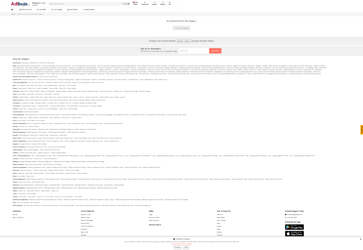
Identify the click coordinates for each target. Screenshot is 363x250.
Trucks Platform (67, 196)
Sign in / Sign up (18, 217)
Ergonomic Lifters (73, 129)
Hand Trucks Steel (116, 138)
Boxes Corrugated (42, 88)
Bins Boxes (30, 85)
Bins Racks (62, 85)
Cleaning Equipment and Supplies (189, 67)
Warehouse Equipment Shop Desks (153, 199)
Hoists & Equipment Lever (94, 141)
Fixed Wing (102, 79)
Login (150, 214)
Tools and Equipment (20, 82)
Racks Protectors (70, 173)
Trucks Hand (49, 196)
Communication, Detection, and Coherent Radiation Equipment (157, 67)
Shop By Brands (90, 9)
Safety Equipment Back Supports (220, 179)
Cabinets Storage (144, 91)
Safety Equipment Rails (51, 179)
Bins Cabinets (21, 85)
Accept (177, 247)
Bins (14, 85)
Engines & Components (83, 79)
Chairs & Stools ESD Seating (58, 100)
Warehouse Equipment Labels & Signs (101, 199)
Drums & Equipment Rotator (113, 123)
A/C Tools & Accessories (36, 82)
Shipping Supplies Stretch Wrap (107, 188)
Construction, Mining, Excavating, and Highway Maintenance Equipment (248, 67)
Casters (15, 97)
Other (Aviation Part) (160, 79)
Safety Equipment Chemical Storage (114, 179)
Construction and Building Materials (213, 67)
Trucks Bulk (22, 196)
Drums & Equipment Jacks (75, 123)
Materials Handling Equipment (71, 71)
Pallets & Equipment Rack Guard (56, 167)
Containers (16, 103)
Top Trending (58, 9)
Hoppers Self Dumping (39, 144)
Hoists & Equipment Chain (55, 141)
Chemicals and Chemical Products (125, 67)
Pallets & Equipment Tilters (96, 167)
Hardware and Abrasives (138, 69)
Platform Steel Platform (56, 170)
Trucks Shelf (78, 196)
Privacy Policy (85, 223)
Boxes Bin (62, 88)
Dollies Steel (44, 117)
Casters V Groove (78, 97)
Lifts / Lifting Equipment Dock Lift (113, 155)
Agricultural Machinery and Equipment (29, 65)
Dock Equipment (18, 114)
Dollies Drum (23, 117)
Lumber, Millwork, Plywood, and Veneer (269, 69)
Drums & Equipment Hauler (57, 123)
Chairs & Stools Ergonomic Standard (36, 100)
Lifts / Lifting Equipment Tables (278, 155)
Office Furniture (18, 164)
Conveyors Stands (72, 106)
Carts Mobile (22, 94)
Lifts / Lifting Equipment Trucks (186, 155)
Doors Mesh (31, 120)
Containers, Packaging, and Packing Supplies (82, 67)
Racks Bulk (29, 173)
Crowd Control (18, 111)
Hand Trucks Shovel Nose (100, 138)
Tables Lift (54, 191)
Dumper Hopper (33, 126)
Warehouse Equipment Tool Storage (176, 199)
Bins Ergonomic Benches (29, 129)
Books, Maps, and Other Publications (300, 65)
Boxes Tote (31, 88)
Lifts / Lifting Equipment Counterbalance (138, 155)
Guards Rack (54, 135)
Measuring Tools (308, 69)
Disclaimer (84, 229)
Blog (218, 229)
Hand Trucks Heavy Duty (46, 138)
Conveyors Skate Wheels (57, 106)
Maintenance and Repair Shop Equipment (47, 71)
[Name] (123, 4)
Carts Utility (48, 94)
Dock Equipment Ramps (121, 114)
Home (13, 14)
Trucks (15, 196)
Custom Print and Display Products (25, 76)
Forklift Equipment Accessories (37, 132)
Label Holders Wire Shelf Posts (50, 150)
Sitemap (83, 235)
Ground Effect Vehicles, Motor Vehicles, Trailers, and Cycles (237, 69)
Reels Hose (30, 176)
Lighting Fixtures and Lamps (293, 69)
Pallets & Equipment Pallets (151, 167)
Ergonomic (16, 129)
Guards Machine (24, 135)
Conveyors (16, 106)
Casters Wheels (24, 97)
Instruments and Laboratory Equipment (203, 69)
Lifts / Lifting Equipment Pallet (90, 155)
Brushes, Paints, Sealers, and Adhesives (274, 65)
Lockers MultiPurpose (50, 158)
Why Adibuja (221, 217)
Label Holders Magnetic (31, 150)
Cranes (15, 109)
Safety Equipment (19, 179)
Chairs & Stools (18, 100)
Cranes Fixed (63, 109)
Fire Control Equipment (105, 67)
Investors (220, 235)
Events (219, 226)
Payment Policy (86, 214)
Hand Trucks (17, 138)
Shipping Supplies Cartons (34, 188)
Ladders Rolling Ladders (58, 152)
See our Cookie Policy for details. (181, 243)
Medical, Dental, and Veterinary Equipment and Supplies (294, 71)
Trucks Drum (31, 196)
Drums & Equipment (19, 123)
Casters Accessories (91, 97)
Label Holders (17, 150)
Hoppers (15, 144)
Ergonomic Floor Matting (58, 129)
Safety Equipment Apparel (34, 179)
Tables (15, 191)
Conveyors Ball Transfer (28, 106)
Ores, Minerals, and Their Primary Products (204, 73)
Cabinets (16, 91)
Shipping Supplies (19, 188)
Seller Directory (154, 220)
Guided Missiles (124, 69)
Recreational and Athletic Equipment (201, 71)
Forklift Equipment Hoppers (57, 132)
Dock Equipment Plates (137, 114)
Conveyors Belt (84, 106)
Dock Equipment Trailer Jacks (176, 114)
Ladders (15, 152)
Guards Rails (63, 135)
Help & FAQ (84, 232)
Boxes (15, 88)
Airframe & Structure (29, 79)
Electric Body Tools (97, 82)
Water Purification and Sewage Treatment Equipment (270, 73)
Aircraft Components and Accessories (84, 65)
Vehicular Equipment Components (178, 73)
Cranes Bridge (72, 109)
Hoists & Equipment (19, 141)
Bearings (258, 65)
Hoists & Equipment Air (111, 141)
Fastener (94, 79)
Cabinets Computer (106, 91)
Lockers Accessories (25, 158)
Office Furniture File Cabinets (52, 164)
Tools (15, 193)
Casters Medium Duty (106, 97)
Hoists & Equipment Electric (36, 141)
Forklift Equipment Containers (76, 132)
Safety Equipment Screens (273, 179)
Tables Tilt (21, 191)
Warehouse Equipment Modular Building (127, 199)
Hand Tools (150, 69)
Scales (15, 182)
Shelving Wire (108, 185)
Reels (15, 176)
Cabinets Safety (61, 91)
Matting (15, 161)
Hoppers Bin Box (25, 144)
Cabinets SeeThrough (131, 91)
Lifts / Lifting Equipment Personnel (163, 155)
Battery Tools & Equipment (81, 82)
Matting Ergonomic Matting (95, 161)
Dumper (15, 126)
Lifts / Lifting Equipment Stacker (256, 155)
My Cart (15, 214)
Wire (14, 202)
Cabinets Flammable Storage (76, 91)
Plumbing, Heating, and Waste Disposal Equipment (305, 73)
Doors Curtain (40, 120)
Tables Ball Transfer (33, 191)
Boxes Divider (53, 88)
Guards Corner (43, 135)
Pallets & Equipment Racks (77, 167)
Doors (15, 120)
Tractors (249, 73)
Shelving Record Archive (95, 185)
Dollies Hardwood (54, 117)
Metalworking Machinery (90, 71)
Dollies (15, 117)
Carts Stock (39, 94)
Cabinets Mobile (34, 91)
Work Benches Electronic (125, 205)
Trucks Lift (57, 196)
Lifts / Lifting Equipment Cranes (41, 155)
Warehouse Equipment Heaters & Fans (76, 199)
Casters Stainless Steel (64, 97)
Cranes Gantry (32, 109)
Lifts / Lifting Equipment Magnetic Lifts (302, 155)
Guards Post (34, 135)
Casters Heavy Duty (36, 97)
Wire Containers (35, 202)
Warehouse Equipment (20, 199)
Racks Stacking (82, 173)
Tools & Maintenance (146, 79)
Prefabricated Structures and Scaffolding (161, 71)
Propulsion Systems (121, 79)
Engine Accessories (105, 69)
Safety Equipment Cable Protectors (90, 179)
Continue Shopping (181, 28)
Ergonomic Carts (43, 129)
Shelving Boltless (55, 185)
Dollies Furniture (33, 117)
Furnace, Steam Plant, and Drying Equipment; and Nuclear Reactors (76, 69)
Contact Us (362, 130)
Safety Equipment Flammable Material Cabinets (167, 179)
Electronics (17, 63)
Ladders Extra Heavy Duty (27, 152)
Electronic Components (46, 63)
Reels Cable (21, 176)
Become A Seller (154, 217)
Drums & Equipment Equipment (37, 123)
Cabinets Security (93, 91)
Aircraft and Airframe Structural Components (56, 65)
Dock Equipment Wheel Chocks (50, 114)
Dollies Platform (76, 117)
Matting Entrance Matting (62, 161)
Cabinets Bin (24, 91)
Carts (14, 94)
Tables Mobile (45, 191)
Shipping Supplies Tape (68, 188)
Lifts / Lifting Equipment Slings (208, 155)
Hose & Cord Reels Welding (56, 147)
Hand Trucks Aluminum (29, 138)
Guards (15, 135)
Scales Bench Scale (38, 182)
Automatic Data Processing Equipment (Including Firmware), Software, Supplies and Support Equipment (220, 65)
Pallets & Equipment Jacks (36, 167)
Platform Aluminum (26, 170)
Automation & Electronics (30, 63)
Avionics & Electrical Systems (46, 79)
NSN (14, 65)
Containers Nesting (78, 103)
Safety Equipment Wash (256, 179)
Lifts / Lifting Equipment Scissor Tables (231, 155)
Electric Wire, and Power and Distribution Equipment (173, 69)
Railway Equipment (182, 71)
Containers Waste (40, 103)
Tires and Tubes (144, 73)
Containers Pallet (91, 103)
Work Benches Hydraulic (67, 205)
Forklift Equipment (19, 132)
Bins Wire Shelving (23, 202)
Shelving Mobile (119, 185)
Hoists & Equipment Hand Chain (74, 141)
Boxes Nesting (71, 88)
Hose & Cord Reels (19, 147)
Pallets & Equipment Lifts (133, 167)
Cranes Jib (41, 109)
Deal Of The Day (27, 9)
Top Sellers (42, 9)
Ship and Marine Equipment (77, 73)
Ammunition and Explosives (177, 65)
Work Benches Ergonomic (143, 205)
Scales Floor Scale (24, 182)
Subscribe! (215, 51)
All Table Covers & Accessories (47, 76)
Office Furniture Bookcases (33, 164)
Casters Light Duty (50, 97)
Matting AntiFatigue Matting (28, 161)
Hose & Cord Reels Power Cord (36, 147)
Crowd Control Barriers (31, 111)
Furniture (115, 69)
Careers (219, 232)
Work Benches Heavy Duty (49, 205)
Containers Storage (27, 103)
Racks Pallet (60, 173)
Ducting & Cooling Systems (65, 79)
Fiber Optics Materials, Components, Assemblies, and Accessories (46, 67)
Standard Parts (133, 79)
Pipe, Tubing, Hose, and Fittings (57, 73)
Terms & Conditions (87, 226)
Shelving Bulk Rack (68, 185)
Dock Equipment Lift (31, 114)
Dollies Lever (66, 117)
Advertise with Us (155, 225)
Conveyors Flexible (96, 106)
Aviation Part (17, 79)
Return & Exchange (87, 220)
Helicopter (110, 79)
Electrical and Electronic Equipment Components (288, 67)
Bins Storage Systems (51, 85)
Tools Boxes (22, 193)
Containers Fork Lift (65, 103)
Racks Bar (21, 173)
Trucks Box (40, 196)
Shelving (16, 185)
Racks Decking (50, 173)
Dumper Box (23, 126)
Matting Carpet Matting (78, 161)
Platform (16, 170)
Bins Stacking (71, 85)
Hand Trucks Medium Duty (82, 138)
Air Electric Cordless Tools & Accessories (58, 82)
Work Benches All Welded (32, 205)
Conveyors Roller (43, 106)
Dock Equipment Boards (68, 114)
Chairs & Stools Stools (98, 100)
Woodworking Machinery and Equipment (232, 73)
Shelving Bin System (41, 185)
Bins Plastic (38, 85)
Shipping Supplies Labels (52, 188)
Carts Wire (56, 94)
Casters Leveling (119, 97)
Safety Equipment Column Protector (139, 179)
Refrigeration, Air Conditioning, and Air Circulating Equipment (233, 71)
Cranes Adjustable (52, 109)
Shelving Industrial (80, 185)
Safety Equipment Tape (239, 179)
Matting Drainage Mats (45, 161)
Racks (15, 173)
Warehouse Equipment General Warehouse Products (45, 199)
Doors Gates (22, 120)
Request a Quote (183, 41)
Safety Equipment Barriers (69, 179)
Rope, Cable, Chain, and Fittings (264, 71)
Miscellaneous (103, 71)
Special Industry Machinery (95, 73)
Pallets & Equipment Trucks (115, 167)
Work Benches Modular (108, 205)
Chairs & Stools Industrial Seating (79, 100)
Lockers (15, 158)
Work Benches (17, 205)
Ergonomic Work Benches (88, 129)
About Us (220, 214)
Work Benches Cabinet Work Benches (88, 205)
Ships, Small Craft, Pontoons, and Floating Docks (121, 73)
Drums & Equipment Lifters (94, 123)
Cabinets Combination (48, 91)
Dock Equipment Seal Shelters (156, 114)
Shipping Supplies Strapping (87, 188)
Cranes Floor (23, 109)
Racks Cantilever (39, 173)
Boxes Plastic (22, 88)
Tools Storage (31, 193)
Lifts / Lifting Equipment (21, 155)
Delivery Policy (85, 217)
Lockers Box (37, 158)
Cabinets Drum (118, 91)
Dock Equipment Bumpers (86, 114)
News (218, 223)
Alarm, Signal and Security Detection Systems (152, 65)
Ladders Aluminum (43, 152)
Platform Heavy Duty (40, 170)
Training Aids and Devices (158, 73)
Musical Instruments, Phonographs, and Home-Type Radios (128, 71)
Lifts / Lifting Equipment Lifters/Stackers (66, 155)
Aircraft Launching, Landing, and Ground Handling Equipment (117, 65)
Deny (186, 247)
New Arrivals (74, 9)
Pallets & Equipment (20, 167)
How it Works (221, 220)
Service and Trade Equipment (36, 73)
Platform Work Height (72, 170)
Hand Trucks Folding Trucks (64, 138)
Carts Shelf (30, 94)
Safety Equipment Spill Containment (196, 179)
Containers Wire (52, 103)
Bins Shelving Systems (27, 185)
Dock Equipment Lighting (104, 114)
